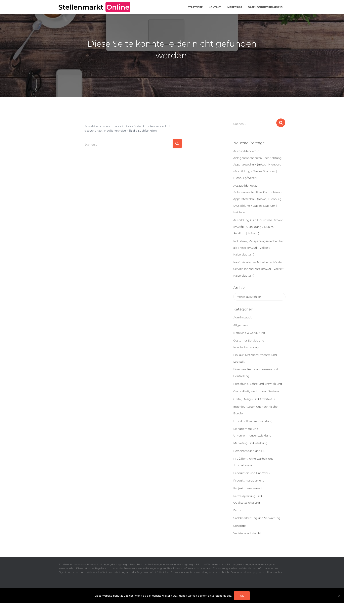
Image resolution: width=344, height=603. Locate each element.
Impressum (234, 7)
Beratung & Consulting (249, 333)
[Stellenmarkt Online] (94, 7)
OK (242, 595)
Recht (237, 510)
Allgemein (240, 325)
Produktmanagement (248, 480)
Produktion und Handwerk (251, 473)
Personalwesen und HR (249, 451)
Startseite (195, 7)
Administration (243, 317)
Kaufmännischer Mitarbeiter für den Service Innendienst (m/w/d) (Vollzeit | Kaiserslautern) (259, 268)
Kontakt (215, 7)
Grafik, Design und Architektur (254, 399)
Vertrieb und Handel (247, 533)
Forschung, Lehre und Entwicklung (257, 384)
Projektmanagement (248, 488)
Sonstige (239, 526)
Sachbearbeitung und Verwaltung (256, 518)
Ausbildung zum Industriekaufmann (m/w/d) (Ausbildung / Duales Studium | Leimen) (258, 226)
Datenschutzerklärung (265, 7)
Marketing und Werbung (250, 443)
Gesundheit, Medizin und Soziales (256, 391)
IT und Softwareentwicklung (253, 421)
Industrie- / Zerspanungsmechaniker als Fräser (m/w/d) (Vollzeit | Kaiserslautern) (258, 247)
